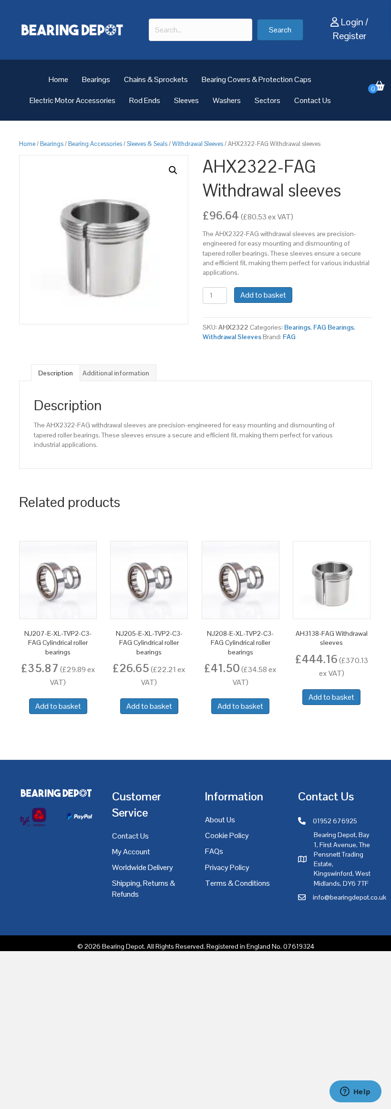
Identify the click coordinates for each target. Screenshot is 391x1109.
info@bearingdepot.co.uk (349, 897)
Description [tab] (55, 373)
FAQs (214, 851)
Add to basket (263, 295)
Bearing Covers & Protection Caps (256, 79)
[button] (280, 30)
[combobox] (200, 30)
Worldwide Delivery (142, 867)
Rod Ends (144, 100)
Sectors (267, 100)
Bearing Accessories (95, 144)
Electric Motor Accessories (72, 100)
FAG (289, 336)
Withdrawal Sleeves (197, 144)
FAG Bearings (333, 327)
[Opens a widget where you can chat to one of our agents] (355, 1092)
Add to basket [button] (58, 706)
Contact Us (312, 100)
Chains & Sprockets (156, 79)
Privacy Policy (227, 867)
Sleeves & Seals (147, 144)
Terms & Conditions (237, 883)
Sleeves (186, 100)
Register (349, 36)
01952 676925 (335, 821)
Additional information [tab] (115, 373)
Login (352, 22)
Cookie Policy (227, 835)
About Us (220, 820)
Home (58, 79)
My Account (131, 852)
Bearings (96, 79)
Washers (227, 100)
